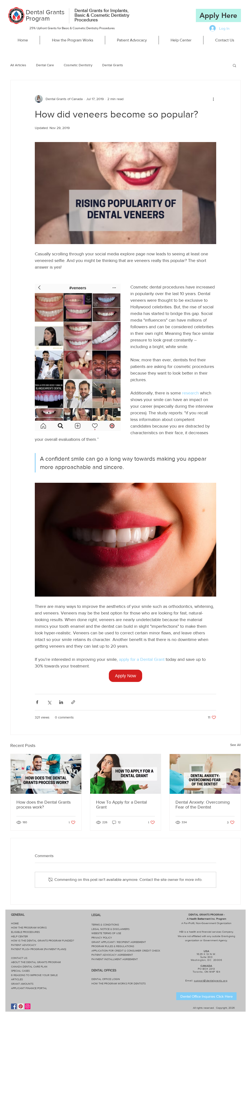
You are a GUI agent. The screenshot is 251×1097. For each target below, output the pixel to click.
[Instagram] (27, 1006)
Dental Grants (45, 12)
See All (235, 745)
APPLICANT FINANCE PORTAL (29, 988)
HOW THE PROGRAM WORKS (29, 927)
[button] (234, 65)
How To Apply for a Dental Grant (121, 805)
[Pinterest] (21, 1006)
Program (38, 18)
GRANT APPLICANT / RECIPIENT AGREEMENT (118, 941)
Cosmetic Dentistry (78, 65)
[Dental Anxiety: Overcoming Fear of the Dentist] (205, 774)
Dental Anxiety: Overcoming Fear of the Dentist (203, 805)
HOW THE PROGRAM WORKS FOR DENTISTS (118, 983)
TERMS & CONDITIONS (105, 924)
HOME (15, 923)
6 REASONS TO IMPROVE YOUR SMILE (34, 975)
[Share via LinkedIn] (61, 702)
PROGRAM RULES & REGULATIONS (112, 946)
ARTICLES (17, 979)
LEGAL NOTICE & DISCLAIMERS (110, 928)
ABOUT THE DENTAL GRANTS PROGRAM (36, 962)
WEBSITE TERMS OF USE (106, 933)
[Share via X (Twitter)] (49, 702)
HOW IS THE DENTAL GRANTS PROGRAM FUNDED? (42, 940)
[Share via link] (73, 702)
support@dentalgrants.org (210, 980)
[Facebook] (14, 1006)
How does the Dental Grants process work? (43, 805)
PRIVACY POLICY (101, 937)
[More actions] (213, 99)
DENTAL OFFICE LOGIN (105, 979)
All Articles (18, 65)
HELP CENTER (19, 936)
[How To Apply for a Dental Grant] (125, 774)
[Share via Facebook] (37, 702)
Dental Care (45, 65)
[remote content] (125, 675)
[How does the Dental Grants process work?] (46, 774)
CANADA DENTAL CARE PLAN (29, 966)
